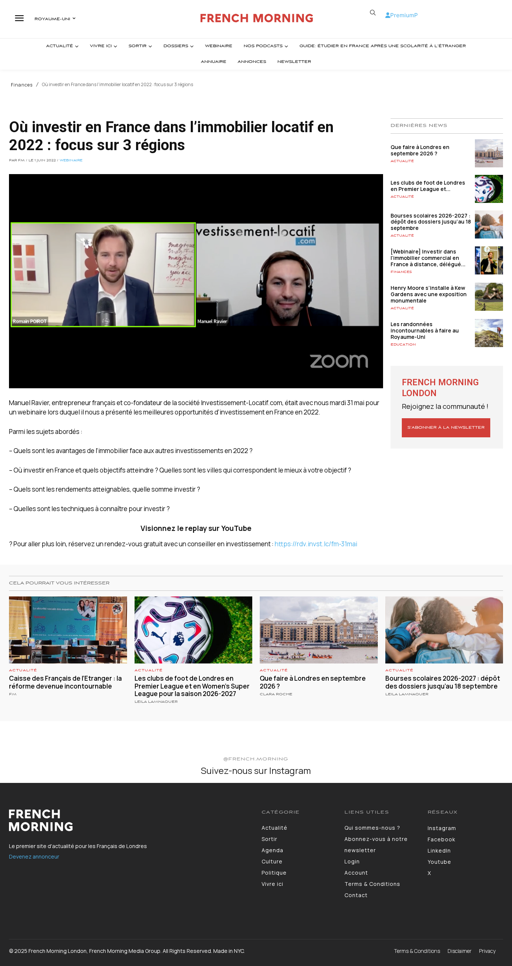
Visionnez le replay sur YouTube (196, 528)
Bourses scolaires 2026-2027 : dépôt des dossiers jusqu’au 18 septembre (431, 222)
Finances (22, 85)
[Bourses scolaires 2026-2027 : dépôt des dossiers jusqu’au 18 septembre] (489, 224)
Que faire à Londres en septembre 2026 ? (420, 150)
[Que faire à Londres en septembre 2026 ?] (489, 153)
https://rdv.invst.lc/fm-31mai (316, 544)
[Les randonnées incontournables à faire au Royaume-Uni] (489, 333)
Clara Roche (276, 694)
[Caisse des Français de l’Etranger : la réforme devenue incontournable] (68, 629)
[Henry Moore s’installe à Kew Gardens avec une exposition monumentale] (489, 297)
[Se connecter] (387, 15)
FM (12, 694)
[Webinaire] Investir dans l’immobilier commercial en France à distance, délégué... (428, 258)
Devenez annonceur (34, 856)
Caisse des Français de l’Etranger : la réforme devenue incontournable (65, 682)
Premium (402, 15)
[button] (373, 12)
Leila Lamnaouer (156, 702)
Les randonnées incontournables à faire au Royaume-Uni (425, 330)
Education (403, 345)
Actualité (402, 161)
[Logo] (256, 18)
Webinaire (71, 160)
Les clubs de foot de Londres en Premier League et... (428, 185)
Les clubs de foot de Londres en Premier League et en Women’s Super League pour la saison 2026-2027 (192, 686)
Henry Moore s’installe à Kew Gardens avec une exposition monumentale (429, 294)
